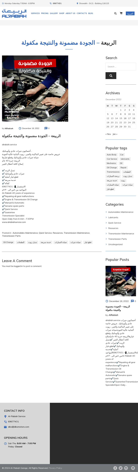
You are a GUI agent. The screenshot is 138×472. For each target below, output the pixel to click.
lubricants (125, 159)
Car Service (112, 159)
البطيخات (20, 242)
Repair (123, 167)
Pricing (45, 13)
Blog (90, 13)
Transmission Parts (11, 235)
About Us (70, 13)
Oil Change (8, 242)
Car (121, 154)
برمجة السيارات (113, 176)
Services (35, 13)
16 (125, 118)
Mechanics (111, 163)
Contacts (82, 13)
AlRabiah (9, 128)
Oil (121, 163)
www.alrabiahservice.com (14, 222)
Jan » (115, 134)
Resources (58, 232)
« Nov (108, 134)
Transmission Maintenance (77, 232)
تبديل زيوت (32, 242)
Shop (61, 13)
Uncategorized (115, 244)
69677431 (57, 3)
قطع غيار (87, 242)
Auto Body (111, 154)
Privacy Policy (55, 468)
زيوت (123, 180)
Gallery (54, 13)
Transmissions (113, 172)
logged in (18, 266)
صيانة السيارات (61, 242)
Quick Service (45, 232)
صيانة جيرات (76, 242)
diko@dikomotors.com (18, 426)
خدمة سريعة (46, 242)
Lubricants (113, 217)
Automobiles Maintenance (25, 232)
